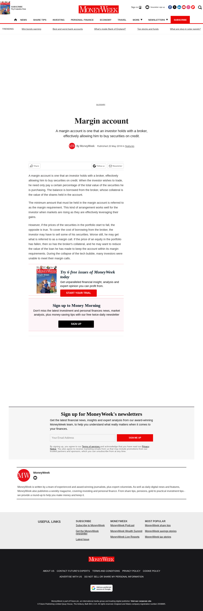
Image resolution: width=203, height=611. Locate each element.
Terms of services (91, 446)
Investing (59, 20)
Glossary (100, 104)
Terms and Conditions (106, 571)
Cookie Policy (151, 571)
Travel (122, 20)
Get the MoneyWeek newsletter (87, 532)
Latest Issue (82, 539)
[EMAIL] (36, 478)
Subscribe (180, 20)
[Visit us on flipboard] (193, 7)
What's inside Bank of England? (110, 29)
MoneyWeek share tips (158, 525)
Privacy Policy (131, 571)
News (23, 20)
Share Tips (39, 20)
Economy (105, 20)
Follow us (101, 166)
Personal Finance (82, 20)
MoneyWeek (87, 146)
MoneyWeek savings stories (161, 531)
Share (36, 166)
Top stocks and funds (148, 29)
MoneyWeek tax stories (158, 536)
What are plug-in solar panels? (185, 29)
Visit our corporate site (141, 601)
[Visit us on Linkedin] (179, 7)
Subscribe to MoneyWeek (90, 525)
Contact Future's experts (73, 571)
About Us (48, 571)
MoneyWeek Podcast (122, 525)
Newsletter (117, 166)
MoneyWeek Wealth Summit (126, 531)
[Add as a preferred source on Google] (101, 588)
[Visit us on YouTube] (184, 7)
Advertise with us (70, 576)
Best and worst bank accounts (68, 29)
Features (129, 146)
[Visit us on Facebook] (170, 7)
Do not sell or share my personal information (114, 576)
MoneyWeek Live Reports (124, 536)
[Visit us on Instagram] (188, 7)
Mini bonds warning (31, 29)
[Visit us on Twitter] (175, 7)
